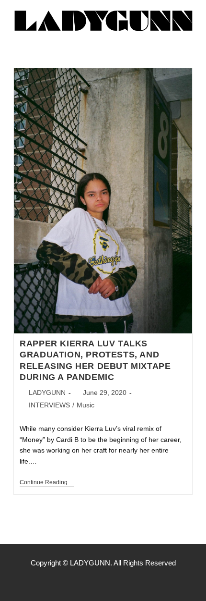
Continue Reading (47, 482)
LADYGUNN (47, 392)
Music (85, 405)
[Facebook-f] (83, 582)
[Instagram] (103, 582)
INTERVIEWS (49, 405)
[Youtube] (123, 582)
